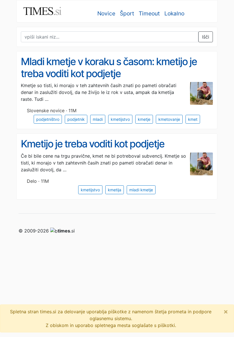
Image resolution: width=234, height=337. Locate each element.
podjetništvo (47, 119)
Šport (127, 13)
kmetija (114, 189)
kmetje (144, 119)
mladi (98, 119)
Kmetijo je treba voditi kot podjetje (92, 144)
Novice (106, 13)
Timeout (149, 13)
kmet (192, 119)
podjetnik (76, 119)
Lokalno (174, 13)
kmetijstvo (120, 119)
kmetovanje (169, 119)
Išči (205, 37)
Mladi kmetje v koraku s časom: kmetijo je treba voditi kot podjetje (109, 67)
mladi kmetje (141, 189)
